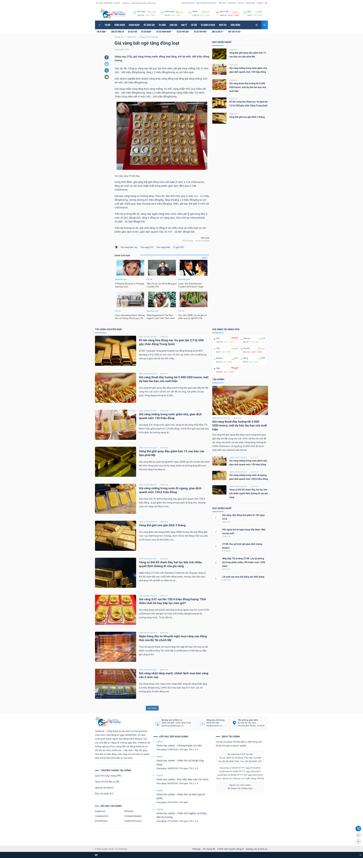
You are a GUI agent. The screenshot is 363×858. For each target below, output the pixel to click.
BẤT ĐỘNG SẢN (149, 25)
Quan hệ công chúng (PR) (108, 775)
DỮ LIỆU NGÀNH (146, 31)
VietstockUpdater (133, 816)
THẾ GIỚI (194, 25)
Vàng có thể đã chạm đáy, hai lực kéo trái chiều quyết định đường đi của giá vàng (248, 493)
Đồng (245, 358)
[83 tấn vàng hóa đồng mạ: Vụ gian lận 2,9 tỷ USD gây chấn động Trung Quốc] (219, 103)
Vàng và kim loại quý (221, 418)
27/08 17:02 (226, 569)
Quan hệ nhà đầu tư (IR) (107, 781)
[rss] (266, 2)
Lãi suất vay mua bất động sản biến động (243, 576)
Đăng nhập (250, 3)
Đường (219, 358)
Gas (218, 348)
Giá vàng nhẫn (163, 247)
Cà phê (246, 348)
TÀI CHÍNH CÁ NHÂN (208, 25)
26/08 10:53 (164, 485)
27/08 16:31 (233, 98)
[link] (257, 24)
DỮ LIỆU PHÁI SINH (183, 31)
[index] (134, 12)
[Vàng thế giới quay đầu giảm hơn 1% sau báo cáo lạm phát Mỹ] (219, 54)
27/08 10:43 (233, 65)
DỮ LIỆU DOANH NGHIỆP (164, 31)
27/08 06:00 (226, 551)
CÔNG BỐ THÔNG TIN (117, 31)
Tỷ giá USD (178, 247)
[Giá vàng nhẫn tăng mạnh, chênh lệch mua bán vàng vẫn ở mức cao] (115, 683)
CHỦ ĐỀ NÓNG (101, 31)
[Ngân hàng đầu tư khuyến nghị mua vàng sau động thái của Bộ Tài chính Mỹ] (115, 646)
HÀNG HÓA (173, 25)
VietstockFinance (188, 3)
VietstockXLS (102, 816)
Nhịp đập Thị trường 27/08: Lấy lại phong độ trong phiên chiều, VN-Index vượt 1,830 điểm (243, 562)
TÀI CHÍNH (162, 25)
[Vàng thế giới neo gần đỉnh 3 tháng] (219, 118)
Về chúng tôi (209, 849)
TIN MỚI (107, 25)
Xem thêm (152, 708)
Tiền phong (188, 241)
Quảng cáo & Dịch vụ (256, 849)
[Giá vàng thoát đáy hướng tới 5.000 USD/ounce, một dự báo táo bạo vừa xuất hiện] (219, 84)
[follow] (96, 855)
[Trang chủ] (108, 721)
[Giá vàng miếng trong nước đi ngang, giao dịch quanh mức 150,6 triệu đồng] (115, 498)
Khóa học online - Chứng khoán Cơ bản (179, 745)
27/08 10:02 (226, 536)
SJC (218, 338)
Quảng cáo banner (104, 787)
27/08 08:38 (226, 580)
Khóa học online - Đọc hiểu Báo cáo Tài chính (182, 779)
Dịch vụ (241, 3)
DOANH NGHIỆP (134, 25)
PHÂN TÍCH (223, 25)
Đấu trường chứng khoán (206, 3)
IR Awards (232, 3)
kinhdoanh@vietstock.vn (172, 725)
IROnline (128, 811)
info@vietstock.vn (214, 725)
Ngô (218, 368)
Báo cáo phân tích (104, 793)
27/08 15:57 (226, 522)
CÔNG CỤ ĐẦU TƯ (217, 31)
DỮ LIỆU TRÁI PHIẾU (200, 31)
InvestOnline (101, 821)
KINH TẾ (184, 25)
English (260, 3)
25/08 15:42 (164, 596)
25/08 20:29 (164, 559)
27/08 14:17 (233, 80)
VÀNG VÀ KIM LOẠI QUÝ (148, 337)
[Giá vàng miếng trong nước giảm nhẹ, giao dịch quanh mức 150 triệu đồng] (219, 69)
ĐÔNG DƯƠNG (235, 25)
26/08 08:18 (233, 114)
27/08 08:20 (233, 49)
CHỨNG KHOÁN (119, 25)
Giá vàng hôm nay (129, 247)
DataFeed (100, 811)
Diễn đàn (222, 3)
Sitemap (196, 849)
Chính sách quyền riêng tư (230, 849)
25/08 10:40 (164, 670)
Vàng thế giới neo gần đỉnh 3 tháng (247, 117)
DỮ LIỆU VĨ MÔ (132, 31)
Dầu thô (246, 338)
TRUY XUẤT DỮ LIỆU (234, 31)
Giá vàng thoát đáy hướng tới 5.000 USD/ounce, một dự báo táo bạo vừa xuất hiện (247, 87)
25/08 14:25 (164, 633)
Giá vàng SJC (147, 247)
